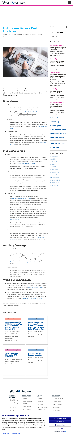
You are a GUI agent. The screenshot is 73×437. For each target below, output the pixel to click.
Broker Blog (54, 147)
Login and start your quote (35, 287)
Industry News (55, 118)
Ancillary (13, 411)
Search (52, 26)
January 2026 (54, 175)
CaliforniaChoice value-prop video (21, 198)
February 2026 (54, 172)
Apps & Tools (27, 409)
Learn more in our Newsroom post (32, 298)
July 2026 (53, 159)
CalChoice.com (14, 219)
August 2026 (54, 156)
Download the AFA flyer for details (25, 163)
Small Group (14, 400)
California (61, 33)
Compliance (27, 406)
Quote (25, 399)
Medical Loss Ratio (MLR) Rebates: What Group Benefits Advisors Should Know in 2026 (13, 325)
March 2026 (54, 169)
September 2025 (55, 185)
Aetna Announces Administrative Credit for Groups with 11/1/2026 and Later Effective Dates (36, 325)
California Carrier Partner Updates (57, 62)
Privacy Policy (5, 433)
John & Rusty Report (58, 143)
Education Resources (58, 134)
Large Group (14, 403)
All (53, 33)
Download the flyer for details (33, 112)
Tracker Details (16, 433)
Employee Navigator (58, 137)
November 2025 (55, 180)
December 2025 (55, 177)
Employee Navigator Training (58, 48)
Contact (40, 401)
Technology (54, 122)
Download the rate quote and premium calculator (24, 262)
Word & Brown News (58, 130)
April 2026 (53, 167)
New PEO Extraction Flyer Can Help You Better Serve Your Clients (58, 77)
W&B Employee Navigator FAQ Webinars (11, 355)
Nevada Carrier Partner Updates (35, 354)
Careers (40, 404)
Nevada (54, 36)
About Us (41, 399)
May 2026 (53, 164)
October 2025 (54, 182)
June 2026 (53, 161)
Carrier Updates (56, 126)
